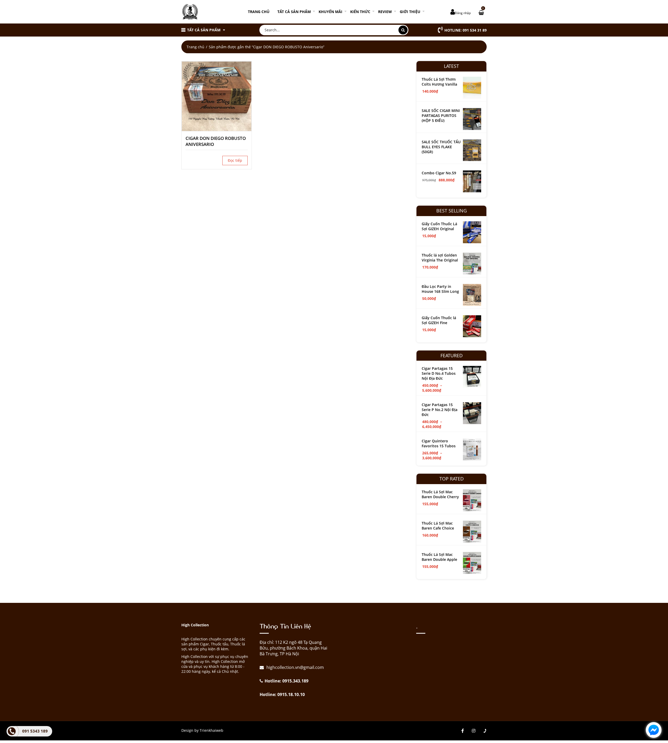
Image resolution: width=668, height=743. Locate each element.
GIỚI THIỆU (410, 11)
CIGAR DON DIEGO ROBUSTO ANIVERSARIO (216, 141)
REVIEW (385, 11)
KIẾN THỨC (360, 11)
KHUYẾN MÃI (330, 11)
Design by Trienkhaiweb (202, 730)
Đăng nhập (463, 13)
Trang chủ (259, 11)
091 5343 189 (35, 731)
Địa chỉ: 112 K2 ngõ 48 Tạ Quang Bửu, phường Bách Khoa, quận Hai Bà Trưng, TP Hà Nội (293, 648)
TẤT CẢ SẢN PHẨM (294, 11)
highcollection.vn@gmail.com (294, 667)
